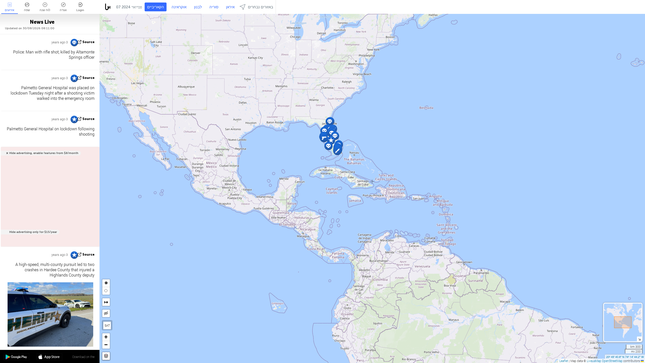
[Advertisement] (49, 199)
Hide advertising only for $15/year (33, 232)
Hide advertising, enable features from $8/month (43, 153)
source (88, 42)
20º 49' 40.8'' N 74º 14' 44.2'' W (625, 357)
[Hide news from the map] (106, 313)
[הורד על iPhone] (49, 357)
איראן (230, 7)
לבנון (198, 7)
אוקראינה (179, 7)
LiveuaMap (594, 361)
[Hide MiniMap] (639, 339)
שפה (27, 10)
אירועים (9, 10)
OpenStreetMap (612, 361)
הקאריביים (155, 7)
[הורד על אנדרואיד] (16, 357)
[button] (337, 151)
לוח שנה (45, 10)
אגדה (63, 10)
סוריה (213, 7)
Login (80, 10)
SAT (107, 325)
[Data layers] (106, 356)
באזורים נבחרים (260, 7)
